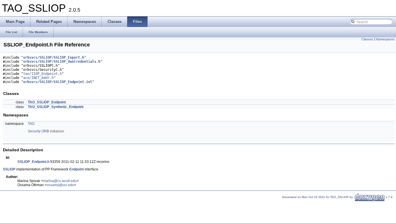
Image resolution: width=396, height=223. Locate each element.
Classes (367, 39)
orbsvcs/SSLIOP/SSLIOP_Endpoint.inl (57, 82)
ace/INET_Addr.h (38, 78)
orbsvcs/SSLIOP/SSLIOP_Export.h (53, 57)
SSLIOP (9, 169)
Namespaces (385, 39)
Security (34, 131)
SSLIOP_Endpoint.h (33, 162)
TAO (31, 124)
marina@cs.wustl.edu (60, 181)
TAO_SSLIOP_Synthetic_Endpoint (55, 107)
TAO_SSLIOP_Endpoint (47, 102)
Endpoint (76, 169)
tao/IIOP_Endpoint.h (42, 74)
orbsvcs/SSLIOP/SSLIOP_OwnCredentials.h (61, 62)
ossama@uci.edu (60, 185)
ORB (45, 131)
